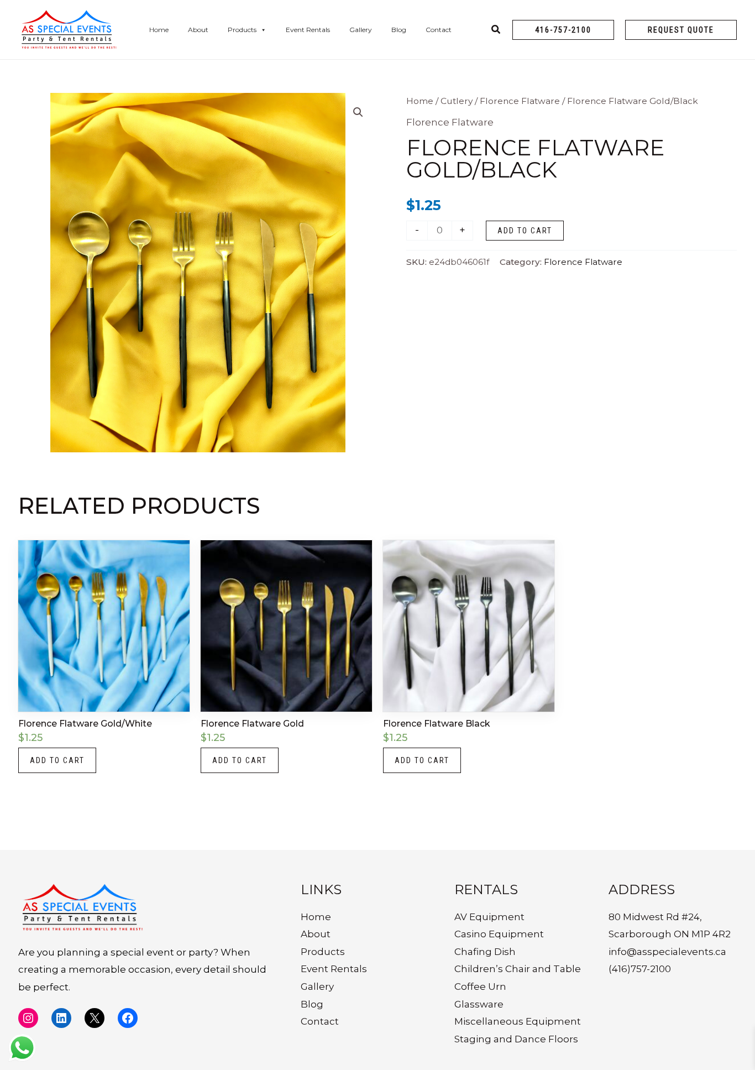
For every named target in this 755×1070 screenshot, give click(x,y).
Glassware (479, 1004)
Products (242, 29)
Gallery (360, 29)
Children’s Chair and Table (517, 968)
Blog (398, 29)
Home (159, 29)
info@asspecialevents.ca (667, 951)
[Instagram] (28, 1018)
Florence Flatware (520, 101)
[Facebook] (128, 1018)
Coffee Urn (480, 986)
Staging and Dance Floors (516, 1039)
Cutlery (457, 101)
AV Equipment (489, 916)
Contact (439, 29)
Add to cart (524, 230)
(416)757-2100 (640, 968)
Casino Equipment (499, 933)
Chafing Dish (485, 951)
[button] (563, 30)
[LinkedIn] (61, 1018)
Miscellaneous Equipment (517, 1021)
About (198, 29)
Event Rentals (308, 29)
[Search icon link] (496, 31)
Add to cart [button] (57, 760)
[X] (94, 1018)
